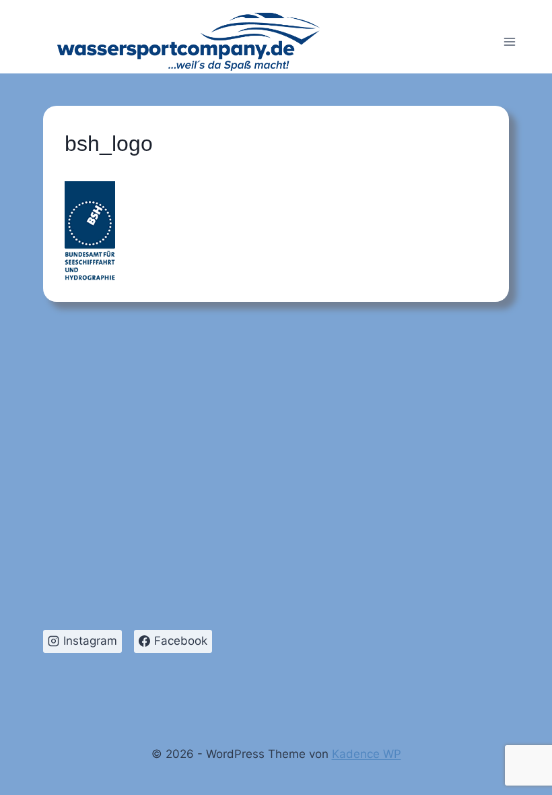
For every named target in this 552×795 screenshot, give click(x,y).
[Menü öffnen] (509, 42)
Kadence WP (366, 754)
